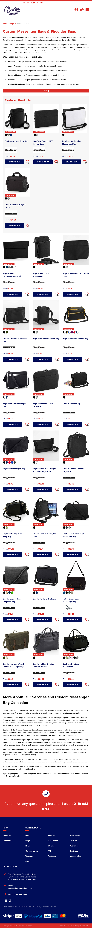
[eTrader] (83, 916)
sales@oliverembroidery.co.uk (21, 888)
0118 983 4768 (20, 894)
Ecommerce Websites (65, 926)
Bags (12, 23)
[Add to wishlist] (27, 161)
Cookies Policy (22, 907)
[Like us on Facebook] (6, 901)
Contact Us (7, 840)
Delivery (38, 907)
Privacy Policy (12, 907)
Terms (5, 907)
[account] (76, 9)
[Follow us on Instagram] (10, 901)
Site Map (53, 907)
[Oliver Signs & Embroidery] (24, 10)
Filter (45, 90)
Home (5, 23)
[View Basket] (81, 9)
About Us (7, 835)
